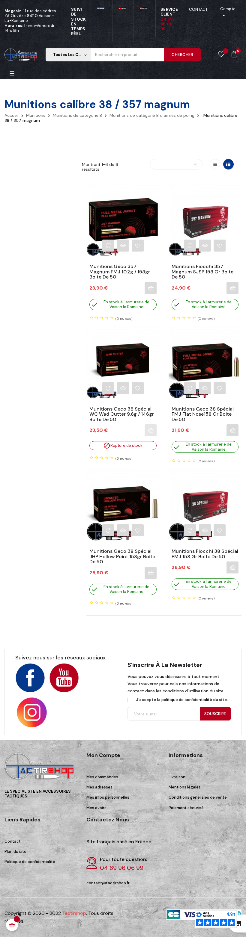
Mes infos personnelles (107, 797)
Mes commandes (102, 776)
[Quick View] (123, 246)
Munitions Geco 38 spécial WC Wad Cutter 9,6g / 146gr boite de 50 (121, 414)
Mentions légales (185, 787)
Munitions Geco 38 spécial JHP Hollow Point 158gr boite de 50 (122, 556)
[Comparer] (108, 246)
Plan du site (15, 851)
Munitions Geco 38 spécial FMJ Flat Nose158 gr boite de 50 (203, 414)
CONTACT (198, 9)
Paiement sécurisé (186, 807)
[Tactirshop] (40, 770)
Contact (12, 841)
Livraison (177, 776)
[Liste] (215, 164)
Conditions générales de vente (198, 797)
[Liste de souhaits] (221, 54)
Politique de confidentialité (29, 861)
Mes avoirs (96, 807)
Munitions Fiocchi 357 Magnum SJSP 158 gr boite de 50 (202, 272)
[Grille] (228, 164)
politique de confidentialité (186, 699)
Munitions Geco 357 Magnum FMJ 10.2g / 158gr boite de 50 (119, 272)
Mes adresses (99, 787)
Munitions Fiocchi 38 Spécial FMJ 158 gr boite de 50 (205, 554)
